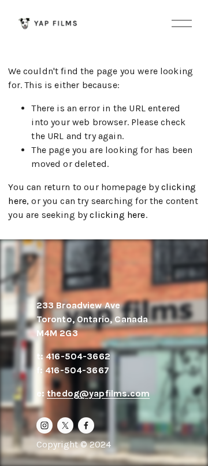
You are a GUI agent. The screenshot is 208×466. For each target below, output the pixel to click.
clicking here (117, 214)
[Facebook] (86, 425)
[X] (65, 425)
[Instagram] (44, 425)
